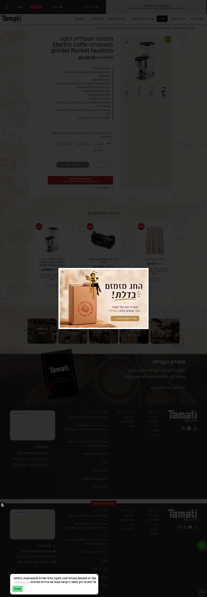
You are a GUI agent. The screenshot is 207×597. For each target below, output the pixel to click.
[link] (103, 298)
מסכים (17, 589)
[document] (103, 298)
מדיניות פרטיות (22, 582)
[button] (62, 272)
